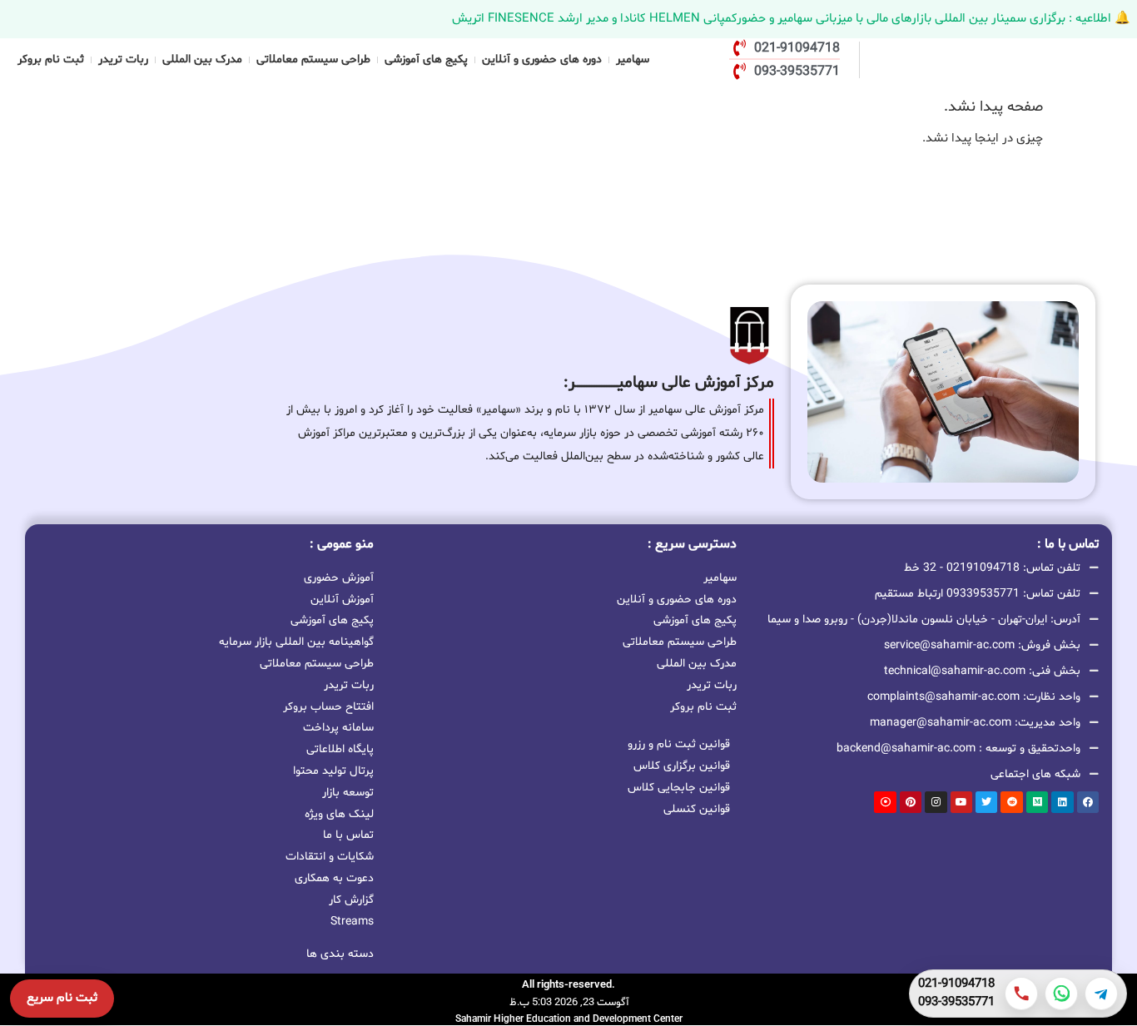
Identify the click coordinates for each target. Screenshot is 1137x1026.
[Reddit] (1011, 802)
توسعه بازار (348, 792)
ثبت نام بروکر (50, 59)
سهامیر (632, 59)
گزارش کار (351, 900)
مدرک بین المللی (202, 59)
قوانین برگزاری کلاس (681, 766)
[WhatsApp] (1061, 993)
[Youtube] (961, 802)
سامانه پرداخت (338, 728)
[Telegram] (1101, 993)
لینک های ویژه (339, 814)
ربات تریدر (123, 59)
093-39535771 (956, 1002)
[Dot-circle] (885, 802)
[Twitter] (986, 802)
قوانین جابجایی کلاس (679, 788)
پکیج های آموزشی (426, 59)
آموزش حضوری (339, 578)
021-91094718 (956, 984)
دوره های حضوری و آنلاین (542, 59)
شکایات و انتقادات (329, 857)
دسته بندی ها (340, 954)
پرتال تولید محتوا (333, 771)
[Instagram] (935, 802)
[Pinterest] (910, 802)
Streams (352, 921)
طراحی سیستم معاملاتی (313, 59)
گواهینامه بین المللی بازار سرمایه (296, 642)
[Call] (1021, 993)
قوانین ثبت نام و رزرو (679, 744)
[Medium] (1037, 802)
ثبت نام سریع (62, 998)
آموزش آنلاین (342, 599)
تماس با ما (348, 835)
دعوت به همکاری (334, 878)
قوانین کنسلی (696, 809)
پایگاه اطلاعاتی (340, 749)
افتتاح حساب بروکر (328, 707)
